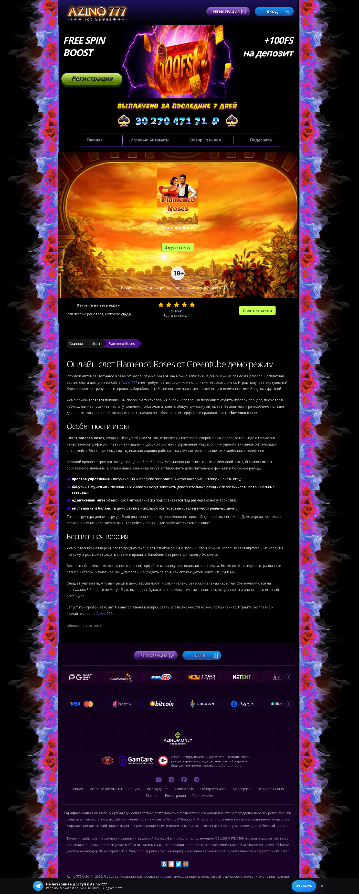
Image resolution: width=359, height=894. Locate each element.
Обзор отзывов (205, 140)
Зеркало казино (271, 789)
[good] (184, 304)
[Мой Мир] (186, 864)
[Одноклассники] (171, 864)
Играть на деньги (257, 310)
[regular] (176, 304)
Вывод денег (157, 789)
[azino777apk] (196, 779)
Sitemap (152, 795)
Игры (95, 343)
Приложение (202, 795)
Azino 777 (130, 382)
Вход (272, 11)
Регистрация (226, 11)
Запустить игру (177, 247)
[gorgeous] (192, 304)
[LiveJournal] (193, 864)
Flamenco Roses (121, 343)
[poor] (168, 304)
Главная (95, 140)
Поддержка (261, 140)
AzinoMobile (184, 789)
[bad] (161, 304)
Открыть (304, 885)
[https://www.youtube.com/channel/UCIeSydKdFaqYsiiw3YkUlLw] (158, 779)
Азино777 (104, 613)
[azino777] (171, 779)
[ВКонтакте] (164, 864)
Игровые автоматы (150, 140)
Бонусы (134, 789)
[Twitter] (178, 864)
